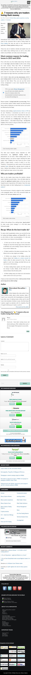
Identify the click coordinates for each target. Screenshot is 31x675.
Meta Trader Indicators (22, 503)
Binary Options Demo (8, 601)
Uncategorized (20, 520)
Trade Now (19, 403)
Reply (28, 331)
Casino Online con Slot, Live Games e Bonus (11, 468)
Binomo (9, 625)
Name (4, 353)
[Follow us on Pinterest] (20, 590)
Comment (2, 341)
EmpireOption (5, 622)
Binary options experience (19, 18)
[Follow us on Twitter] (10, 590)
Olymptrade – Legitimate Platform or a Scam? (15, 555)
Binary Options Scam (6, 503)
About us (4, 612)
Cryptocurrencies (5, 511)
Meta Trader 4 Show (21, 500)
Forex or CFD (25, 111)
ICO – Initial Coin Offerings (7, 515)
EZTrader (4, 634)
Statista (13, 39)
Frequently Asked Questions (8, 616)
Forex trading (4, 43)
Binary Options (7, 598)
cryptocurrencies (17, 111)
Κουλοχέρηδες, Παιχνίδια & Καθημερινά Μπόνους (12, 472)
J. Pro (3, 18)
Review (12, 403)
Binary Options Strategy (7, 618)
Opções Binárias (7, 599)
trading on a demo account (21, 258)
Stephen (4, 610)
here (7, 166)
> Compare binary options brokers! (15, 430)
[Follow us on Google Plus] (15, 590)
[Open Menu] (28, 2)
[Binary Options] (14, 1)
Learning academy (21, 496)
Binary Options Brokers (6, 496)
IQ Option (4, 625)
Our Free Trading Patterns (23, 513)
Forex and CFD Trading (6, 521)
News (18, 510)
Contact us (4, 613)
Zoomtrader (5, 635)
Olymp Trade (5, 624)
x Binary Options (24, 673)
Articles (11, 18)
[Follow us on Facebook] (5, 590)
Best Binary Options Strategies (9, 619)
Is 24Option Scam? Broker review (14, 563)
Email (8, 359)
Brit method (5, 636)
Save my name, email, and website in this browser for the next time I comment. (15, 371)
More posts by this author (22, 307)
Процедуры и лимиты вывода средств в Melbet (12, 475)
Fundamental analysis (22, 493)
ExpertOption (5, 623)
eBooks (2, 518)
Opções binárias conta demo (10, 602)
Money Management (19, 89)
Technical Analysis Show (22, 516)
